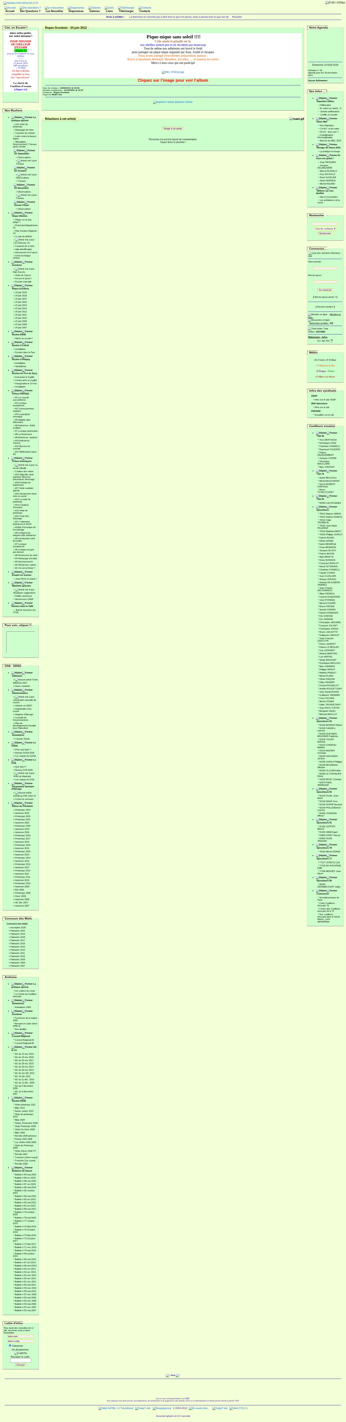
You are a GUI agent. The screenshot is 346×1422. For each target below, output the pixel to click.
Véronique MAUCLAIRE (323, 462)
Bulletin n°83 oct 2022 (25, 1199)
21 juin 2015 (21, 305)
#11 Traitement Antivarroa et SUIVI (22, 522)
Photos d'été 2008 (23, 1139)
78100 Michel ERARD (329, 851)
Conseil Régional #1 (24, 1040)
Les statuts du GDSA (25, 756)
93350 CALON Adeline (330, 503)
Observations (24, 157)
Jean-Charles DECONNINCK (325, 589)
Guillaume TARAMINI (329, 695)
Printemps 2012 (22, 870)
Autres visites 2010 (24, 1111)
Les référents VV (21, 243)
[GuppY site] (142, 1408)
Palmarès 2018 (17, 937)
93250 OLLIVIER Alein (330, 770)
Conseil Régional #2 (24, 1043)
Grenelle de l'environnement (20, 718)
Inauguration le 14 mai (25, 383)
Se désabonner (20, 1349)
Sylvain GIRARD (327, 609)
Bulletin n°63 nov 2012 (25, 1275)
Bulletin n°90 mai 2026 (25, 1174)
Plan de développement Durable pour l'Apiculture (24, 725)
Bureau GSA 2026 (24, 770)
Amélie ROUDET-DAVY (330, 688)
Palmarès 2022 (17, 930)
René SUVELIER (328, 177)
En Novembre (21, 188)
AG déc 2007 (21, 902)
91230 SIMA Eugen (328, 832)
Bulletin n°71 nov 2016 (25, 1247)
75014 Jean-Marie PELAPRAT (327, 526)
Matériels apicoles (21, 586)
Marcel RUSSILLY (328, 171)
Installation (20, 349)
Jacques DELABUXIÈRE (324, 166)
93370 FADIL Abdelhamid (324, 783)
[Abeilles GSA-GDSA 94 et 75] (21, 3)
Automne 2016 (22, 842)
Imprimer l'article (183, 102)
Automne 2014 (22, 854)
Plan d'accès (19, 272)
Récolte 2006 (21, 1164)
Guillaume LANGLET (329, 635)
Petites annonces (23, 596)
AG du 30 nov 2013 (24, 1070)
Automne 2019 (22, 829)
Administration (20, 693)
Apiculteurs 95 (324, 880)
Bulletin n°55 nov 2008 (25, 1301)
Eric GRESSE (326, 616)
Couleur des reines (24, 471)
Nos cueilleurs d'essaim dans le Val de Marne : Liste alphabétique (328, 918)
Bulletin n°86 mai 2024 (25, 1187)
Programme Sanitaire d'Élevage (22, 787)
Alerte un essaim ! (24, 338)
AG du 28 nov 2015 (24, 1063)
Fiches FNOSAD (20, 393)
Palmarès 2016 (17, 943)
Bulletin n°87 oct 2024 (25, 1184)
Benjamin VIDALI (327, 711)
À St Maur (331, 360)
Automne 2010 (22, 880)
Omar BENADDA (327, 547)
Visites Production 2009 (26, 1123)
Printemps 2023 (22, 816)
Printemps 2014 (22, 858)
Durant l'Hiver (21, 205)
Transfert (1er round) (25, 1160)
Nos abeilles (21, 1029)
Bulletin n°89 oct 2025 (25, 1178)
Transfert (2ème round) (26, 1157)
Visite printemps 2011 (25, 1104)
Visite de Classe (23, 275)
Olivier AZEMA (326, 541)
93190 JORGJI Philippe (330, 762)
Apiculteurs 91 (324, 822)
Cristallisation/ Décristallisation (325, 136)
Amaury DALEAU (327, 579)
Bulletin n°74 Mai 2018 (25, 1235)
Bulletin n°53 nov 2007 (25, 1307)
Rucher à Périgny (21, 359)
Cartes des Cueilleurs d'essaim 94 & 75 (328, 910)
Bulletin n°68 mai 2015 (25, 1259)
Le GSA (23, 761)
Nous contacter (22, 686)
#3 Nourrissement (24, 561)
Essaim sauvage (23, 281)
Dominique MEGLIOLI (330, 663)
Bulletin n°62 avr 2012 (25, 1278)
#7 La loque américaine (26, 431)
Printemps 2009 (22, 893)
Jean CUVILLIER (327, 576)
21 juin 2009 (21, 321)
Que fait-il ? (20, 767)
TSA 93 (320, 499)
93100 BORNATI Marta (330, 725)
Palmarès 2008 (17, 962)
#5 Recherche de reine (26, 555)
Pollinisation (325, 105)
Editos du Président (22, 806)
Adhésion (17, 676)
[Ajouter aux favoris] (323, 340)
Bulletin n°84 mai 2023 (25, 1196)
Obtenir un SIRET (23, 705)
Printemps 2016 (22, 845)
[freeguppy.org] (162, 1408)
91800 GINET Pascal (329, 835)
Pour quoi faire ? (23, 749)
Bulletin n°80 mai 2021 (25, 1209)
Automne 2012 (22, 867)
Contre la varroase (24, 799)
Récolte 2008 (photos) (25, 1136)
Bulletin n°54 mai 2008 (25, 1304)
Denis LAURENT (327, 644)
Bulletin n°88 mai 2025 (25, 1181)
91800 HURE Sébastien (324, 839)
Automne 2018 (22, 832)
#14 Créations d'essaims (21, 506)
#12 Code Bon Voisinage (21, 517)
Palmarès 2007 (17, 966)
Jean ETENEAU (327, 600)
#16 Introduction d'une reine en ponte (25, 495)
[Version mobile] (332, 340)
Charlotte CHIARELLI (329, 446)
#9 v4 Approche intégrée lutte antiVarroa (24, 534)
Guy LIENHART (327, 650)
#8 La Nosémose (23, 434)
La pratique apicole (23, 119)
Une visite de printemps (20, 125)
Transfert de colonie (25, 133)
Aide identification (23, 249)
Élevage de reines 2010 (328, 147)
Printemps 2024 (22, 810)
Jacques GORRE (328, 458)
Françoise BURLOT (329, 563)
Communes (323, 894)
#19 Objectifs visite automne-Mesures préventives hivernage (23, 477)
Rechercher (325, 233)
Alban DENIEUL (327, 593)
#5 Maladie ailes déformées (22, 421)
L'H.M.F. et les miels (329, 128)
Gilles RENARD (327, 682)
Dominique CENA (327, 443)
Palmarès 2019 (17, 934)
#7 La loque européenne (19, 545)
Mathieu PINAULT (328, 672)
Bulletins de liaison (22, 1171)
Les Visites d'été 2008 (25, 1142)
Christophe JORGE (328, 629)
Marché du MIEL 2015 (330, 140)
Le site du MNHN (23, 236)
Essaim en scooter (21, 575)
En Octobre (20, 171)
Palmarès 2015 (17, 946)
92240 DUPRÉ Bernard (330, 804)
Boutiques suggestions (24, 593)
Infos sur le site (322, 407)
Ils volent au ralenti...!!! (330, 108)
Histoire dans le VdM (22, 606)
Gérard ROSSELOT (329, 685)
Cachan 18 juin (22, 739)
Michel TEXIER (326, 701)
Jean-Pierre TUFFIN (329, 708)
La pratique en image (330, 151)
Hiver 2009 (20, 896)
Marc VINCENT (327, 467)
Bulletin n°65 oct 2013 (25, 1269)
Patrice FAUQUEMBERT (325, 453)
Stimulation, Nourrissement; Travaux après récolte (25, 144)
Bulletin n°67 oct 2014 (25, 1262)
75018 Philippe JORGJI (330, 534)
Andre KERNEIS (328, 180)
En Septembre (21, 153)
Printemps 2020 (22, 826)
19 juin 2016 (21, 302)
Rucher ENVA (19, 334)
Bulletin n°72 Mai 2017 (25, 1244)
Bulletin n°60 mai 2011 (25, 1285)
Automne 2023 (22, 813)
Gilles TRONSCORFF (330, 704)
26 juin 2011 (21, 315)
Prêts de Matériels (22, 776)
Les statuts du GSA (24, 779)
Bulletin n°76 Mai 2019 (25, 1226)
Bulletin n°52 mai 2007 (25, 1310)
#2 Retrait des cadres (25, 565)
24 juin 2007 (21, 327)
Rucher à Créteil (20, 345)
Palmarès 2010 (17, 956)
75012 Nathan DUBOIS (330, 517)
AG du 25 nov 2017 (24, 1060)
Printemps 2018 (22, 835)
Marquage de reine (24, 130)
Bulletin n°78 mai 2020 (25, 1217)
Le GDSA (23, 744)
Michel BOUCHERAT (329, 481)
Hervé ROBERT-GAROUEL (326, 485)
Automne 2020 (22, 822)
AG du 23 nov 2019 (24, 1054)
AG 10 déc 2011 (22, 1076)
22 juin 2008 (21, 324)
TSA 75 (320, 474)
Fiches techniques (21, 461)
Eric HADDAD (326, 619)
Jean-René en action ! (26, 579)
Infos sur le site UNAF (325, 399)
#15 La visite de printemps (21, 500)
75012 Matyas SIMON (330, 513)
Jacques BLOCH (327, 550)
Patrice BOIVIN (326, 553)
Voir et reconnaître (329, 197)
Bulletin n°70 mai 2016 (25, 1250)
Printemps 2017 (22, 838)
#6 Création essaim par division (23, 550)
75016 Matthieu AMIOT (330, 531)
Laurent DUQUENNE (329, 597)
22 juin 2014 (21, 308)
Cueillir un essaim (328, 114)
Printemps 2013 (22, 864)
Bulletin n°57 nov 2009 (25, 1294)
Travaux (20, 164)
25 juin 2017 (21, 299)
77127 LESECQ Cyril (329, 862)
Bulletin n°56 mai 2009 (25, 1297)
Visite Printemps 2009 (25, 1126)
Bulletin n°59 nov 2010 (25, 1288)
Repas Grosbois (20, 288)
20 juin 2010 (21, 318)
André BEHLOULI (328, 478)
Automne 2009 (22, 886)
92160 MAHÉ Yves (328, 801)
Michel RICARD (327, 184)
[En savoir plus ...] (200, 1408)
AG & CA (24, 1048)
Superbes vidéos (325, 101)
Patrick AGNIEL (327, 537)
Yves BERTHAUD (328, 440)
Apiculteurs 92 (324, 792)
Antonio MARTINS (328, 653)
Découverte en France (26, 252)
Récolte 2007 (21, 1154)
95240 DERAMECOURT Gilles (329, 885)
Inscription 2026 (18, 927)
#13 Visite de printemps (20, 511)
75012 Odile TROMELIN (324, 521)
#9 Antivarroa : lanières (26, 437)
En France (320, 360)
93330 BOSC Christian (330, 779)
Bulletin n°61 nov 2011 (25, 1281)
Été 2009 (19, 890)
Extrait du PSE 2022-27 (24, 796)
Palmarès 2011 (17, 953)
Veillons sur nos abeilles (324, 192)
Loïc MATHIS (325, 656)
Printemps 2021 (22, 819)
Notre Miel (322, 121)
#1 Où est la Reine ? (25, 568)
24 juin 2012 (21, 311)
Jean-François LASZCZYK (325, 639)
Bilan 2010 (20, 1108)
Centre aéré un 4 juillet (26, 380)
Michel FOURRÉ (327, 603)
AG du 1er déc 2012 (24, 1073)
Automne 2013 (22, 861)
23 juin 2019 (21, 292)
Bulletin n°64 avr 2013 (25, 1272)
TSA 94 (320, 436)
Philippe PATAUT (327, 669)
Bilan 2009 (20, 1120)
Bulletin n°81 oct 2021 (25, 1206)
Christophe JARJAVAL (330, 622)
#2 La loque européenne (19, 404)
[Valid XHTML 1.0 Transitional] (116, 1408)
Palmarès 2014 (17, 950)
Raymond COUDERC (330, 449)
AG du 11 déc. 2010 (24, 1079)
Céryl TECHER (326, 698)
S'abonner (17, 1346)
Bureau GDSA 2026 (24, 753)
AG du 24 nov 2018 (24, 1057)
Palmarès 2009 (17, 959)
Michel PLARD (326, 676)
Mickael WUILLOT (328, 714)
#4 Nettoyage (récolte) (26, 558)
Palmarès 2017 (17, 940)
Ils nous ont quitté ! (328, 157)
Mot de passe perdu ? (325, 297)
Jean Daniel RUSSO (329, 692)
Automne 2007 (22, 906)
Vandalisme (20, 366)
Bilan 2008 (20, 1132)
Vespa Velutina (19, 216)
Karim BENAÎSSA (327, 544)
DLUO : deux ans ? (329, 132)
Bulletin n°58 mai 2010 (25, 1291)
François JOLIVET (328, 625)
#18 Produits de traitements (21, 483)
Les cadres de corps (25, 991)
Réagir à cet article (173, 128)
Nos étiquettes (327, 125)
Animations (18, 735)
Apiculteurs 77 (324, 858)
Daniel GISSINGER (328, 613)
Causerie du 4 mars (24, 246)
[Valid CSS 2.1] (238, 1408)
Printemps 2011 (22, 877)
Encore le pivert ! (23, 278)
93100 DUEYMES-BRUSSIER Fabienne (327, 735)
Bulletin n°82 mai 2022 (25, 1202)
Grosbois (17, 265)
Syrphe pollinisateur (329, 111)
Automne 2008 (22, 899)
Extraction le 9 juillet (24, 377)
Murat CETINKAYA (328, 566)
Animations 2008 (23, 1007)
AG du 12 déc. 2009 (24, 1082)
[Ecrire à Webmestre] (319, 340)
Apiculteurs (323, 510)
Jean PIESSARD (328, 162)
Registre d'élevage (24, 714)
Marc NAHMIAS (327, 666)
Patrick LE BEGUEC (329, 647)
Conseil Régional (21, 1036)
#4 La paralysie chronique (21, 415)
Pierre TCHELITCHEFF (325, 491)
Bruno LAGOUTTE (328, 632)
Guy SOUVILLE (327, 174)
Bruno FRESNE (327, 606)
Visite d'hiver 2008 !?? (25, 1151)
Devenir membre (325, 307)
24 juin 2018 (21, 295)
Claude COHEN (327, 573)
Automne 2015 (22, 848)
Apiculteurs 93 (324, 721)
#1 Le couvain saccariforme (21, 398)
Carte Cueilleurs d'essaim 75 (326, 904)
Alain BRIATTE (326, 557)
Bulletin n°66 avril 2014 (26, 1265)
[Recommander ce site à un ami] (328, 340)
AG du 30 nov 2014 (24, 1067)
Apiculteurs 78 (324, 848)
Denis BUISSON (327, 560)
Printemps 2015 (22, 851)
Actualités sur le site (324, 415)
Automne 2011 (22, 874)
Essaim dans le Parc (25, 352)
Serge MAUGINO (327, 660)
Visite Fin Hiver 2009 (25, 1129)
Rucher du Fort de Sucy (24, 373)
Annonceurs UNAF (24, 599)
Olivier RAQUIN (327, 679)
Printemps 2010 (22, 883)
